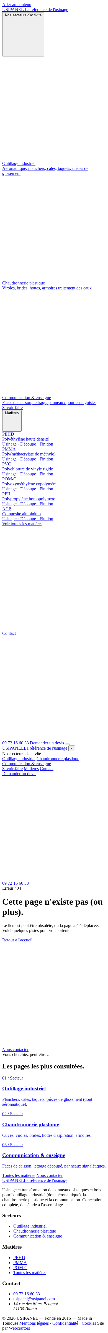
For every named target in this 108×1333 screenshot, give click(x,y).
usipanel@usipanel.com (34, 1298)
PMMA (20, 1262)
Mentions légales (34, 1323)
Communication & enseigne (26, 763)
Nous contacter (15, 1049)
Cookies (89, 1323)
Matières (12, 413)
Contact (9, 633)
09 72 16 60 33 (26, 1293)
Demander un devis (47, 743)
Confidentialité (65, 1323)
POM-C (20, 1267)
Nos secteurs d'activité (23, 15)
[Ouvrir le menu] (67, 744)
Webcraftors (19, 1328)
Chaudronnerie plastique (58, 758)
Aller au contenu (16, 4)
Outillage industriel (18, 758)
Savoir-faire (12, 407)
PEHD (19, 1257)
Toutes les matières (18, 1175)
